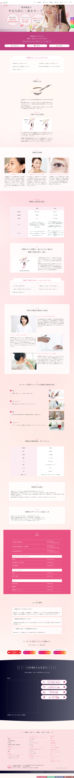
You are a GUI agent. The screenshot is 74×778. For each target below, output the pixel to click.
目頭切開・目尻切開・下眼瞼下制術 (14, 744)
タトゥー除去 (53, 745)
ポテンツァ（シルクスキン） (56, 752)
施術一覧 (43, 732)
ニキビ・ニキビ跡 (33, 753)
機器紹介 (38, 732)
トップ (21, 732)
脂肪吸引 (52, 736)
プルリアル (31, 744)
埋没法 (9, 738)
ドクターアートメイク (55, 756)
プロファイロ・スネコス (34, 742)
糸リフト (9, 749)
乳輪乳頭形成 (53, 743)
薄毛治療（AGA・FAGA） (56, 761)
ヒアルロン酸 (32, 738)
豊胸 (51, 738)
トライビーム (32, 751)
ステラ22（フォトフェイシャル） (13, 757)
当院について (32, 732)
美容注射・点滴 (54, 749)
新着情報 (26, 732)
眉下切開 (9, 742)
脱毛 (51, 754)
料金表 (48, 732)
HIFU (9, 751)
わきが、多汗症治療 (54, 747)
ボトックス (31, 740)
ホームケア (53, 758)
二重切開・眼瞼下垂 (11, 740)
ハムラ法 (31, 757)
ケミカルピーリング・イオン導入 (13, 755)
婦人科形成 (53, 740)
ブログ (52, 732)
